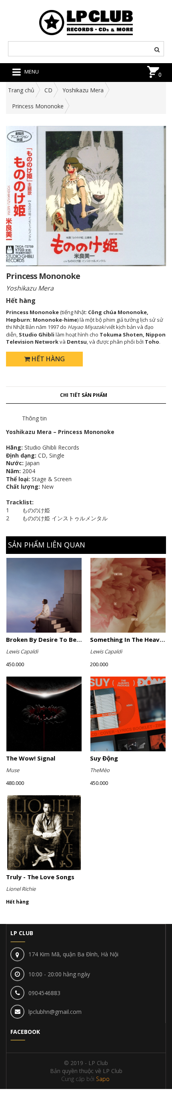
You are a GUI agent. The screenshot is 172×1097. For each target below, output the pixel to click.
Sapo (103, 1079)
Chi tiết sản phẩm (83, 395)
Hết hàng (47, 358)
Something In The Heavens (130, 639)
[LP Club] (86, 22)
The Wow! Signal (30, 758)
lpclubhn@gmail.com (55, 1011)
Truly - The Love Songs (40, 877)
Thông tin (34, 418)
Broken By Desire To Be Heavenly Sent (63, 639)
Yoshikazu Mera (83, 90)
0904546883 (44, 993)
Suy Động (104, 758)
